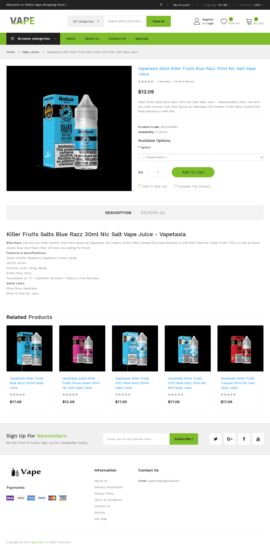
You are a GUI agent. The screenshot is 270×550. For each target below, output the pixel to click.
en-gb (223, 5)
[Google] (229, 439)
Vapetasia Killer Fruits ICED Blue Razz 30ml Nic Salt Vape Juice (187, 383)
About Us (100, 480)
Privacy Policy (104, 493)
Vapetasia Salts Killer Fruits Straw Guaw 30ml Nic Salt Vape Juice (80, 383)
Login (210, 23)
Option (146, 147)
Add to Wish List (155, 186)
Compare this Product (194, 186)
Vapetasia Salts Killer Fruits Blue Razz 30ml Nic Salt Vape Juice (92, 52)
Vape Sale (37, 542)
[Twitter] (215, 439)
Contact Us (102, 506)
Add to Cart (193, 172)
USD (257, 5)
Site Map (100, 518)
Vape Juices (30, 52)
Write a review (184, 81)
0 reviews (164, 81)
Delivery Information (108, 487)
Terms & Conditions (108, 499)
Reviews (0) (153, 212)
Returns (99, 512)
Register (208, 19)
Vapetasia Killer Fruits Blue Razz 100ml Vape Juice (27, 383)
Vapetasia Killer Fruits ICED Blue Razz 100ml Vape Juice (132, 383)
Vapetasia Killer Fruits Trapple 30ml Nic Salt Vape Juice (238, 383)
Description (118, 212)
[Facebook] (244, 439)
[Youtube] (258, 439)
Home (10, 52)
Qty (140, 172)
